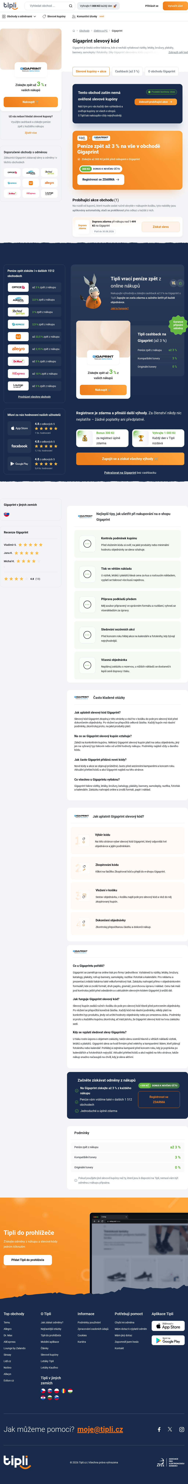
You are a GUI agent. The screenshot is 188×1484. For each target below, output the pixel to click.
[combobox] (50, 6)
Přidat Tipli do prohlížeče (27, 1260)
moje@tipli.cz (100, 1429)
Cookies (82, 1335)
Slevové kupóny (49, 1354)
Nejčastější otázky (51, 1328)
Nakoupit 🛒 (31, 102)
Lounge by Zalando (15, 1348)
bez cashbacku (130, 472)
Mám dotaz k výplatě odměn (131, 1328)
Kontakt (119, 1348)
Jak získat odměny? (52, 1322)
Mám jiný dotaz (123, 1335)
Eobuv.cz (9, 1380)
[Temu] (30, 183)
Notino (7, 1367)
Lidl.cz (7, 1361)
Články (44, 1348)
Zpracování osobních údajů (93, 1328)
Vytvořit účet (175, 5)
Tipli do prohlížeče (51, 1335)
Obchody (84, 30)
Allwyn (7, 1374)
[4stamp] (12, 183)
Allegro (8, 1328)
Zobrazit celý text (178, 52)
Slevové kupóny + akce (91, 71)
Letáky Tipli (47, 1361)
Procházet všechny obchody (34, 396)
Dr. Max (8, 1335)
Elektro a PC (101, 30)
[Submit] (70, 6)
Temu (7, 1322)
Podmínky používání (89, 1322)
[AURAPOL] (30, 172)
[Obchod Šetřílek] (49, 172)
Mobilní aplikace (50, 1341)
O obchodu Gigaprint (161, 71)
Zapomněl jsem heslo (127, 1341)
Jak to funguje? (120, 308)
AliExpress (9, 1341)
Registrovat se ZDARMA (98, 179)
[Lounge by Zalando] (49, 193)
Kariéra (82, 1341)
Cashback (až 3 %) (127, 71)
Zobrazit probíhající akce (153, 101)
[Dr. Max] (12, 193)
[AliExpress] (30, 193)
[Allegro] (49, 183)
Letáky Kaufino (49, 1367)
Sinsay (7, 1354)
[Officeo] (12, 172)
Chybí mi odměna (124, 1322)
